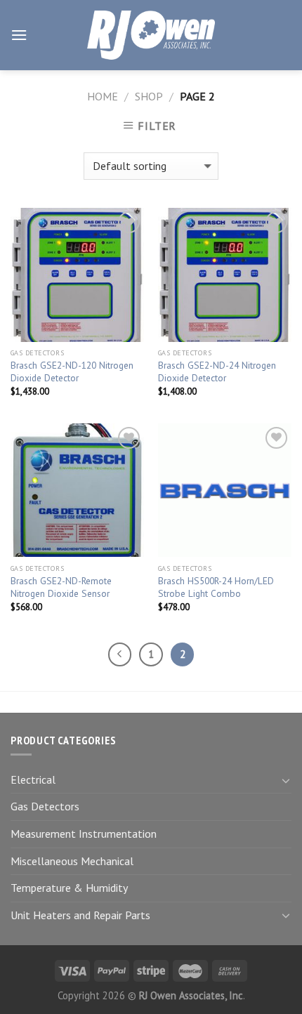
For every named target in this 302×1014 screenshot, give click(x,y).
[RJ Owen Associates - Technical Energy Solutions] (151, 35)
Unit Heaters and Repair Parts (80, 915)
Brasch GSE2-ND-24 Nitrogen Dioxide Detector (217, 372)
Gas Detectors (45, 806)
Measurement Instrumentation (84, 834)
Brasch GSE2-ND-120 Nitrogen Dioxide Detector (72, 372)
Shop (149, 96)
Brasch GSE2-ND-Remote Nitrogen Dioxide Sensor (61, 587)
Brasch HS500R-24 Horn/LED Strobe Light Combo (216, 587)
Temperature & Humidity (69, 888)
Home (102, 96)
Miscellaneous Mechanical (72, 861)
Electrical (33, 779)
